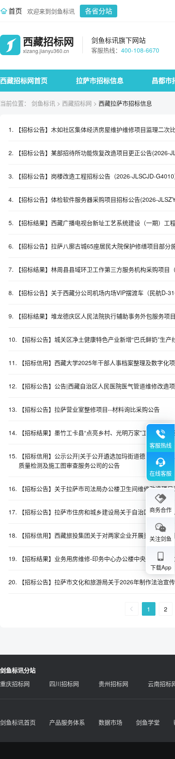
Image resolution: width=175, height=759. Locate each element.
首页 (15, 11)
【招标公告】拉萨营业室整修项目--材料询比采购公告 (89, 409)
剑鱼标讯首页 (18, 722)
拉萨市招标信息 (100, 80)
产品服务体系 (67, 722)
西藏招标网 (77, 103)
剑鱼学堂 (148, 722)
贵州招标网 (113, 683)
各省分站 (98, 11)
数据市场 (110, 722)
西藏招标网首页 (24, 80)
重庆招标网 (15, 683)
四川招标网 (64, 683)
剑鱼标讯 (43, 103)
